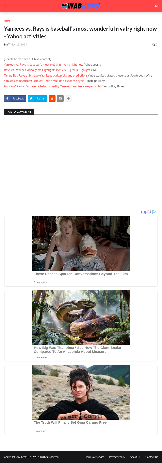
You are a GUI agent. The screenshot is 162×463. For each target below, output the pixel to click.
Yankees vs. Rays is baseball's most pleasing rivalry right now (43, 64)
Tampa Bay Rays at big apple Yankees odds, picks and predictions (46, 75)
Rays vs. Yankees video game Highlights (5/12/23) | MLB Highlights (48, 70)
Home (7, 20)
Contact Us (151, 456)
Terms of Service (95, 456)
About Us (135, 456)
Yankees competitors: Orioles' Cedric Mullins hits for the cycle (44, 80)
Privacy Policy (117, 456)
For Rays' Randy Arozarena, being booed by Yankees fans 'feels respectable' (52, 86)
